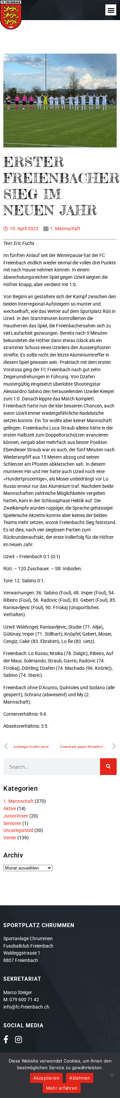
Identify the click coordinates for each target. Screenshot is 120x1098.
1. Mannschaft (65, 228)
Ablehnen (79, 1078)
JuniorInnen (15, 816)
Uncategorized (18, 830)
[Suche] (108, 766)
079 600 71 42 (24, 999)
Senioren (12, 823)
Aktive (9, 808)
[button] (111, 10)
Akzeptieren (46, 1078)
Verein (9, 837)
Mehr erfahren (61, 1088)
